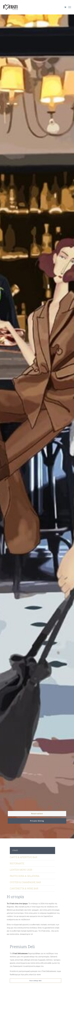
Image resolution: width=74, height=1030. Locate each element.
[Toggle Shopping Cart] (65, 7)
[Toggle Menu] (69, 7)
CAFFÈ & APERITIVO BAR (23, 857)
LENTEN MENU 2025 (21, 869)
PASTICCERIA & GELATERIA (24, 875)
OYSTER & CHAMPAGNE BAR (25, 882)
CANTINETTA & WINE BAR (24, 888)
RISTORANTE (17, 863)
